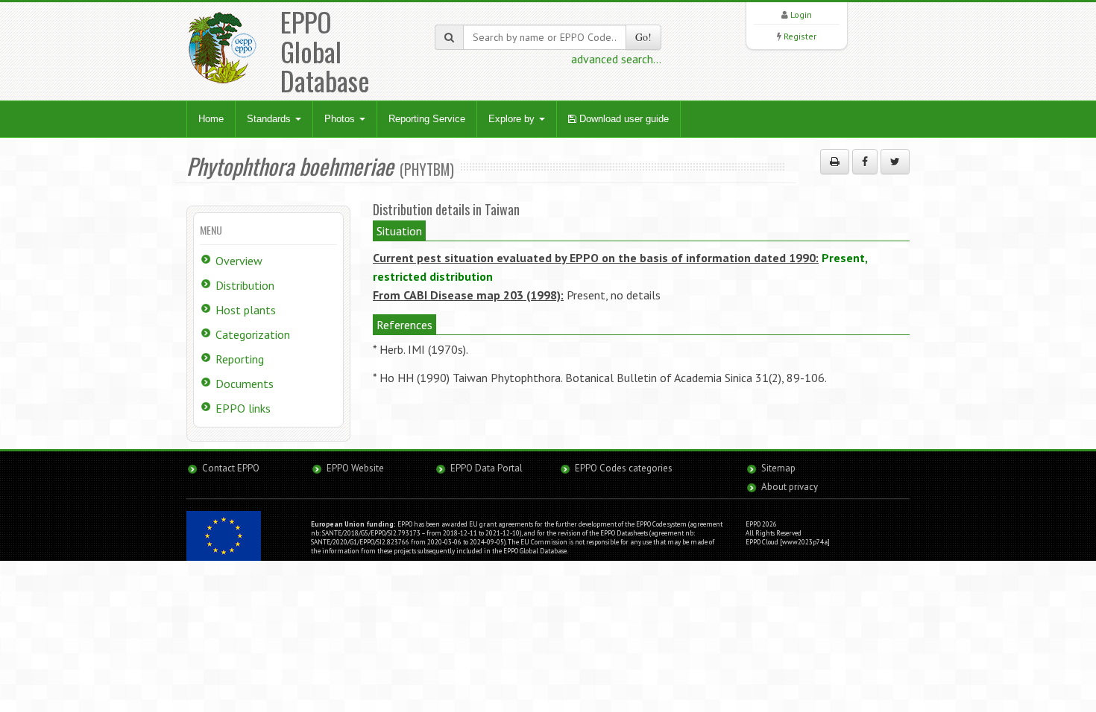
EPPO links (243, 408)
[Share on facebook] (865, 161)
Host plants (245, 309)
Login (801, 14)
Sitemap (778, 468)
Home (211, 118)
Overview (238, 260)
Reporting (239, 359)
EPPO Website (355, 468)
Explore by (513, 118)
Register (800, 36)
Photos (341, 118)
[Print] (834, 161)
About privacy (789, 486)
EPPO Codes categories (624, 468)
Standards (270, 118)
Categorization (252, 334)
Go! (643, 37)
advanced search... (616, 58)
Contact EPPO (230, 468)
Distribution (244, 285)
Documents (244, 383)
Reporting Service (426, 118)
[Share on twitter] (895, 161)
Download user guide (622, 118)
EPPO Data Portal (486, 468)
